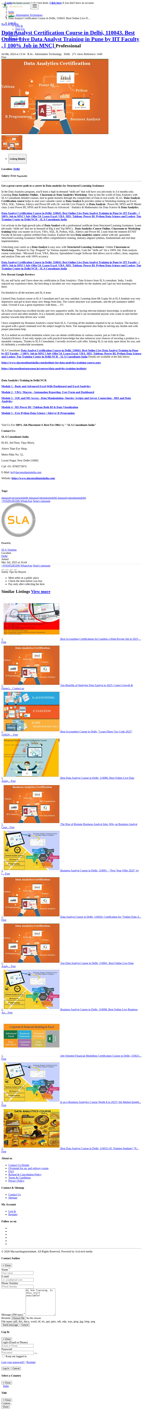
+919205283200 (10, 501)
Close (6, 1406)
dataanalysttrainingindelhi (43, 497)
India (6, 1386)
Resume (6, 1317)
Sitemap (12, 1197)
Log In (19, 25)
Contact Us (14, 1194)
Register (12, 1214)
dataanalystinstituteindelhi (72, 497)
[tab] (17, 159)
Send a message (41, 501)
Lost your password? (13, 1362)
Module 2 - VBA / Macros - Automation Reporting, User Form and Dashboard (47, 392)
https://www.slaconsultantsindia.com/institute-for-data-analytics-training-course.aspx (51, 362)
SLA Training (9, 549)
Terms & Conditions (19, 1177)
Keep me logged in (16, 1356)
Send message (10, 1325)
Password (6, 1349)
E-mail (5, 1276)
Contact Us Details (18, 1165)
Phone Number (9, 1283)
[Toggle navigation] (35, 6)
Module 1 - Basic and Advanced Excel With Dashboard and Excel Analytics (46, 386)
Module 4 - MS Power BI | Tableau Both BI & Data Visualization (39, 407)
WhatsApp (26, 501)
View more (40, 591)
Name (5, 1269)
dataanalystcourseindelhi (15, 497)
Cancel (24, 1325)
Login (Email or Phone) (14, 1342)
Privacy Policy (16, 1180)
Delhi (16, 169)
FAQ (11, 1171)
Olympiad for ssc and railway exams (28, 1168)
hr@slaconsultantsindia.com (25, 472)
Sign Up (20, 29)
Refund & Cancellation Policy (25, 1174)
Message (13, 1314)
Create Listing (16, 38)
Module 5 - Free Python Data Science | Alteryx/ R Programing (38, 413)
